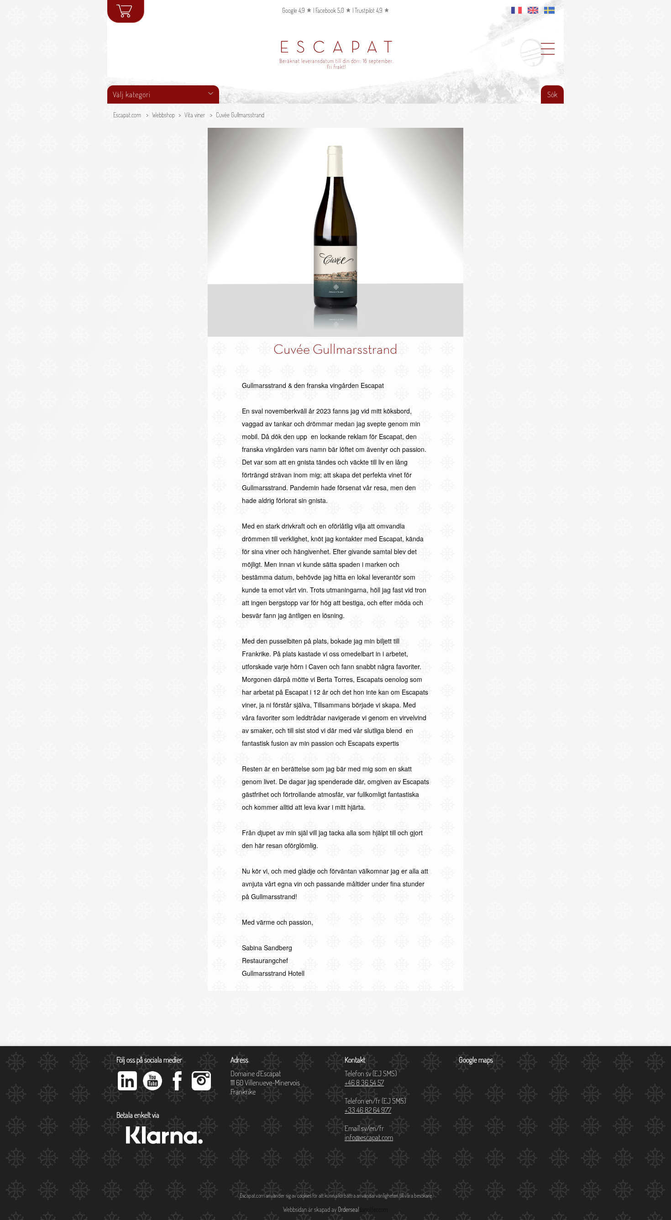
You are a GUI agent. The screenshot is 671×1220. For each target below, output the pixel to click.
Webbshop (163, 115)
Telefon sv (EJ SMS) (371, 1078)
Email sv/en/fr (369, 1133)
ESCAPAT (339, 48)
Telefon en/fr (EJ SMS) (375, 1105)
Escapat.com (127, 115)
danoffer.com (373, 1209)
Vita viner (194, 115)
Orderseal (348, 1209)
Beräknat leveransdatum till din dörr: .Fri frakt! (336, 64)
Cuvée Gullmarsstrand (240, 115)
